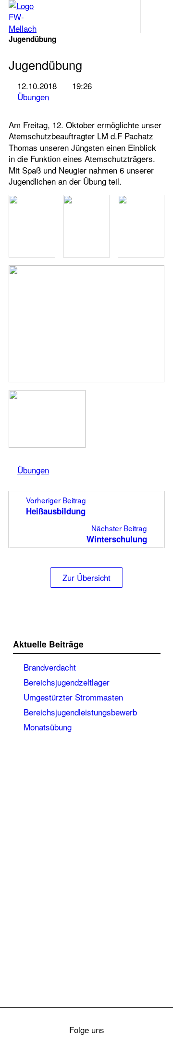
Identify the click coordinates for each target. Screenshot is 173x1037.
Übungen (33, 97)
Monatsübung (48, 726)
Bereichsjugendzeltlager (67, 681)
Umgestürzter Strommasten (73, 696)
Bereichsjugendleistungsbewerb (80, 711)
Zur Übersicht (86, 577)
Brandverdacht (50, 667)
